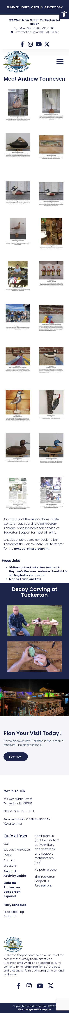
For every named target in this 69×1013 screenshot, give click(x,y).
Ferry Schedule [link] (14, 905)
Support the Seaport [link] (16, 849)
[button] (60, 61)
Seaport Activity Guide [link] (14, 873)
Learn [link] (7, 855)
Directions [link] (10, 865)
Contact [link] (8, 860)
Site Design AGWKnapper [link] (34, 1009)
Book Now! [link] (15, 757)
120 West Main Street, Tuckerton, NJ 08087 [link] (34, 22)
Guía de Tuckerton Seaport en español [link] (12, 889)
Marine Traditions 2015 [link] (25, 579)
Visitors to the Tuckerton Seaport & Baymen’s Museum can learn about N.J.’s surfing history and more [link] (38, 571)
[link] (64, 14)
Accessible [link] (43, 885)
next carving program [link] (31, 548)
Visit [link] (6, 844)
